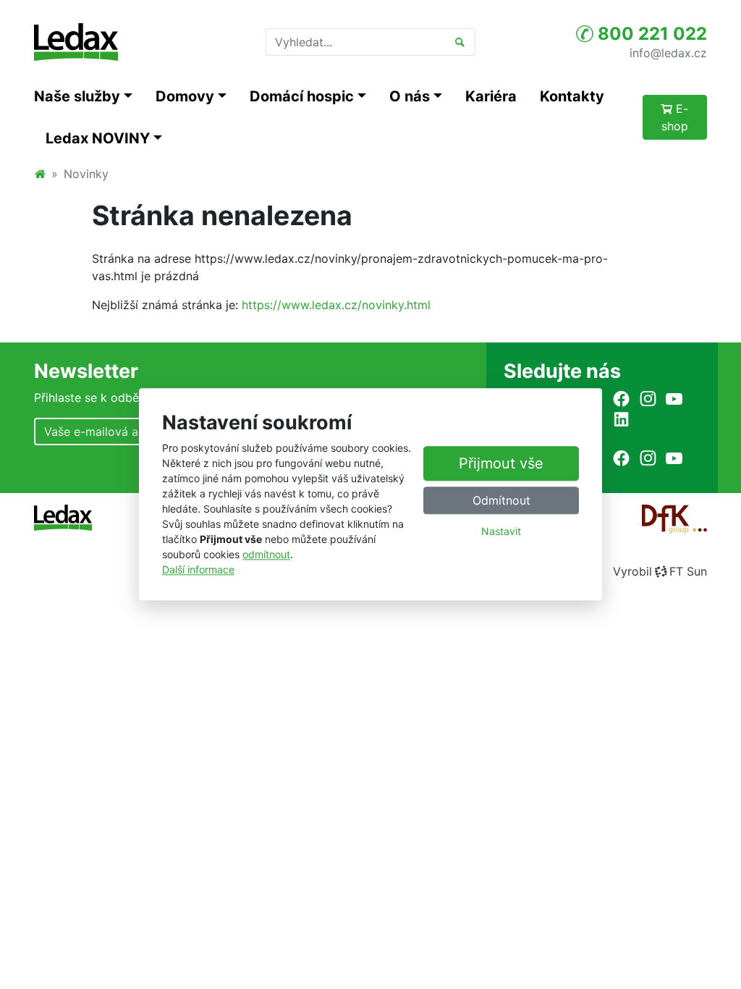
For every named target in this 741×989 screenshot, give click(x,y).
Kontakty (572, 96)
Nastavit (501, 532)
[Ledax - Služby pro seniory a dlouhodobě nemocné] (40, 174)
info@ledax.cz (668, 52)
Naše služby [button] (77, 96)
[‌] (621, 398)
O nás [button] (409, 96)
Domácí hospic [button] (302, 96)
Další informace (198, 570)
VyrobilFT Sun (660, 571)
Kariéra (491, 96)
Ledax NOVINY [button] (98, 138)
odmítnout (266, 555)
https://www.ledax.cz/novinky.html (336, 305)
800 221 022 (650, 33)
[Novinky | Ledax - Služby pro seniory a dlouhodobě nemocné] (76, 42)
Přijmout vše (501, 464)
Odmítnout (501, 501)
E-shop (675, 117)
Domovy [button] (185, 96)
